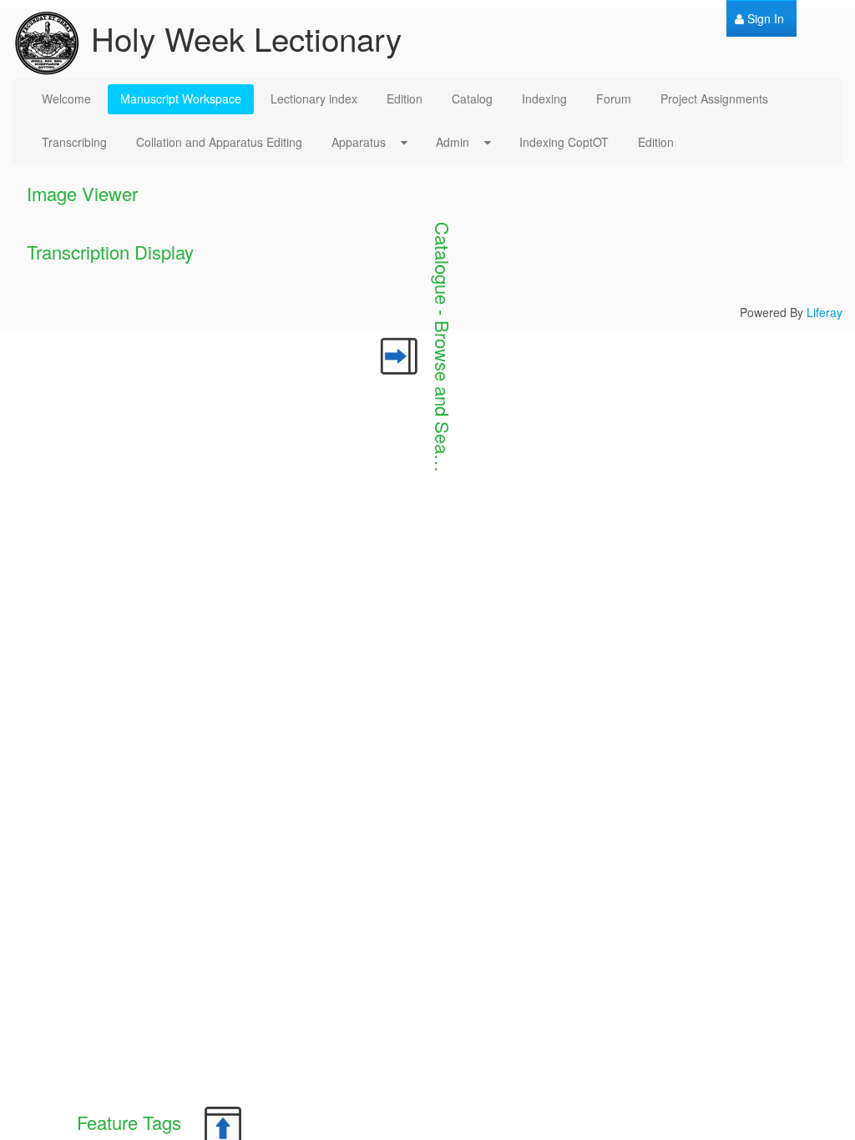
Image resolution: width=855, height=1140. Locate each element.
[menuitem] (759, 19)
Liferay (824, 312)
